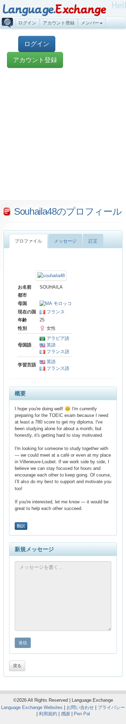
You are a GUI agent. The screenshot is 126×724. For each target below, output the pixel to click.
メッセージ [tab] (65, 241)
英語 (50, 345)
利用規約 (48, 713)
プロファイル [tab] (28, 241)
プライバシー (111, 707)
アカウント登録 (59, 22)
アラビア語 (57, 338)
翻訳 (21, 526)
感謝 (65, 713)
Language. (54, 9)
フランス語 (57, 351)
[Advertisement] (63, 137)
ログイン (27, 22)
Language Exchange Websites (32, 707)
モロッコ (62, 303)
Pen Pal (82, 713)
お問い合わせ (80, 707)
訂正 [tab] (93, 241)
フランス (55, 311)
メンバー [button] (90, 22)
